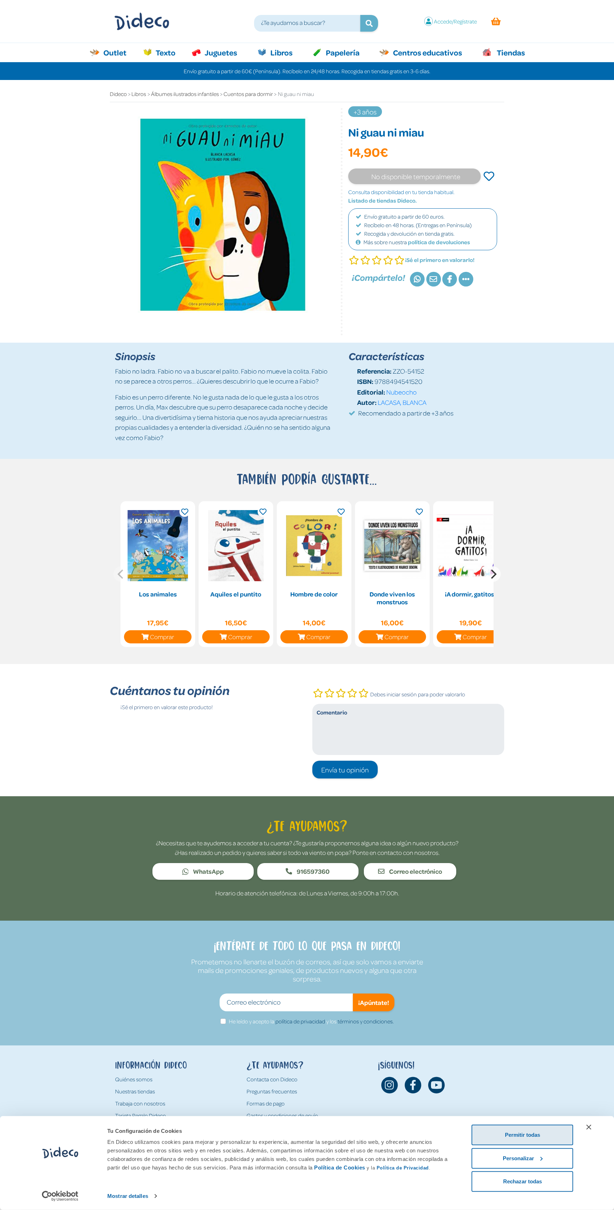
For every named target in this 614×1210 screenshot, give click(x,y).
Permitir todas (522, 1135)
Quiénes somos (133, 1079)
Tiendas (510, 52)
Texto (169, 52)
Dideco (118, 93)
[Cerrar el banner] (588, 1127)
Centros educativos (427, 52)
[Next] (493, 574)
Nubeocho (401, 392)
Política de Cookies (339, 1168)
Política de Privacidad (403, 1168)
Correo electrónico (415, 871)
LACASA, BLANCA (402, 402)
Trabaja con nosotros (140, 1103)
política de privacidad (300, 1021)
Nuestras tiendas (135, 1091)
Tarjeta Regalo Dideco (140, 1115)
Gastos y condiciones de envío (282, 1115)
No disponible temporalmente (415, 176)
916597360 (313, 871)
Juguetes (220, 52)
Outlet (118, 52)
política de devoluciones (439, 242)
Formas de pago (266, 1103)
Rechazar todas (522, 1181)
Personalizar (518, 1158)
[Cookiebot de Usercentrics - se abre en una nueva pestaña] (60, 1196)
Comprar (162, 637)
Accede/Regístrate (455, 21)
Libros (280, 52)
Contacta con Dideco (272, 1079)
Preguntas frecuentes (272, 1091)
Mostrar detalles (127, 1196)
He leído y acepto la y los (311, 1021)
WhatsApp (208, 871)
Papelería (342, 52)
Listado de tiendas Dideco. (382, 200)
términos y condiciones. (366, 1021)
